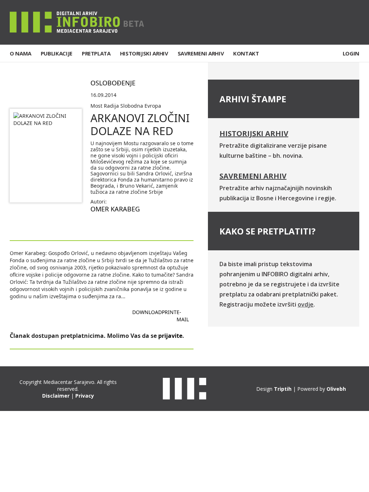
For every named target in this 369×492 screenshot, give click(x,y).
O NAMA (20, 53)
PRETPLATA (96, 53)
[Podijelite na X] (119, 226)
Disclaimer (56, 395)
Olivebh (336, 388)
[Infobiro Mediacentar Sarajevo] (77, 21)
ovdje (306, 304)
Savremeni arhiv (252, 176)
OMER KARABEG (115, 209)
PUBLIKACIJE (56, 53)
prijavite (170, 336)
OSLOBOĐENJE (112, 83)
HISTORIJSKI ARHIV (144, 53)
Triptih (283, 388)
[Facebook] (309, 22)
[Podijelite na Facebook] (96, 226)
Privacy (84, 395)
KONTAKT (246, 53)
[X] (331, 22)
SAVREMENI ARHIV (201, 53)
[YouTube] (353, 22)
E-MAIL (183, 316)
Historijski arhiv (253, 133)
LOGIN (351, 53)
